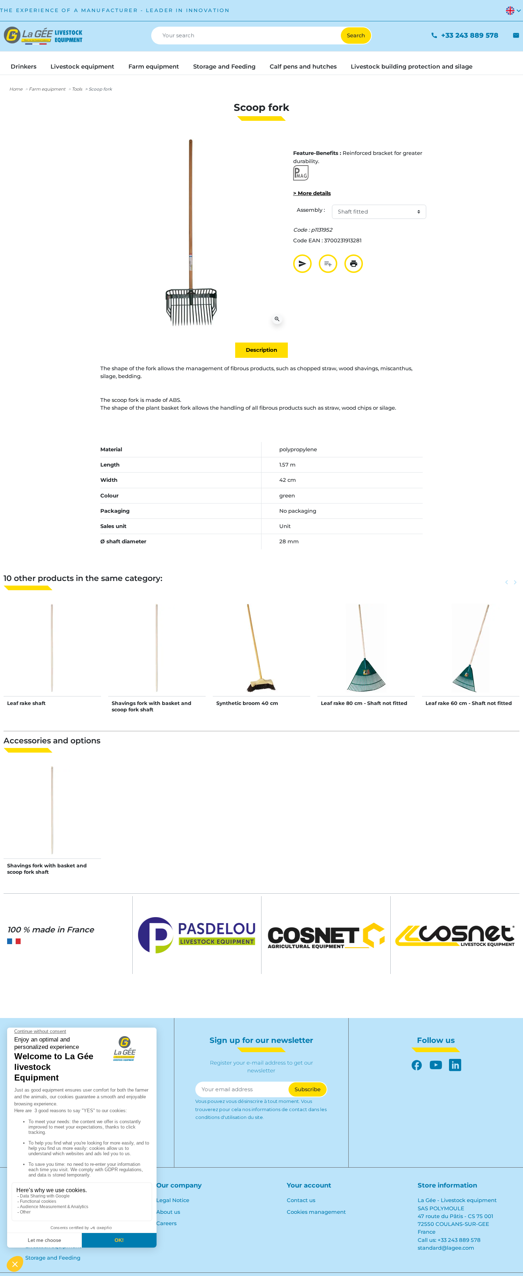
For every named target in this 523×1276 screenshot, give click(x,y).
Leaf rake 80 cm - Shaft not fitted (364, 703)
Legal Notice (172, 1200)
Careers (166, 1223)
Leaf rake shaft (26, 703)
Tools (77, 89)
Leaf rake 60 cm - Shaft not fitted (469, 703)
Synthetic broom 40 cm (247, 703)
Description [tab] (261, 350)
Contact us (301, 1200)
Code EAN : (308, 240)
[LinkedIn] (455, 1065)
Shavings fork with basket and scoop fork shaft (151, 706)
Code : (301, 230)
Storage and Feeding (52, 1258)
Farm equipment (47, 89)
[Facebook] (417, 1065)
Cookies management (316, 1212)
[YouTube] (436, 1065)
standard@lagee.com (446, 1248)
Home (15, 89)
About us (168, 1212)
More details (52, 655)
